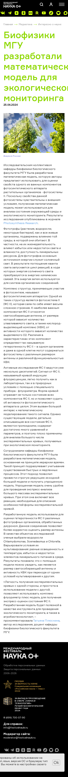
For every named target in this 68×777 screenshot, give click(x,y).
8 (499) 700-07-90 (14, 717)
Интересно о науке (49, 24)
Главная (8, 24)
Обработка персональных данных (24, 665)
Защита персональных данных (22, 669)
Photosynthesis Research (20, 223)
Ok (56, 762)
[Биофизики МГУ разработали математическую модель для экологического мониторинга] (34, 133)
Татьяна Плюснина (46, 620)
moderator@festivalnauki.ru (19, 737)
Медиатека (25, 24)
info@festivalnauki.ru (15, 727)
